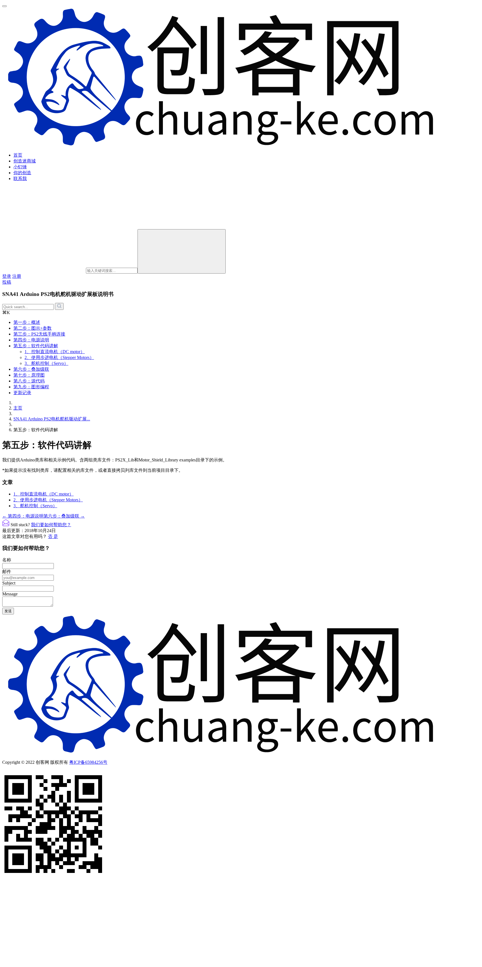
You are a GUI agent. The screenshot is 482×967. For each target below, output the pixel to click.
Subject (8, 583)
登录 (6, 276)
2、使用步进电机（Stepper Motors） (59, 357)
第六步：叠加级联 (31, 369)
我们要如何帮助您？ (51, 524)
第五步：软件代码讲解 (35, 345)
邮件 (6, 571)
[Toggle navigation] (4, 6)
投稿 (6, 282)
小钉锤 (20, 166)
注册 (16, 276)
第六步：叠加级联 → (64, 516)
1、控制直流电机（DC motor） (55, 351)
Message (10, 594)
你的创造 (22, 172)
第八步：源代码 (29, 381)
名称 (6, 559)
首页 (17, 155)
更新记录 (22, 392)
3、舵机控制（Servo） (46, 363)
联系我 (20, 178)
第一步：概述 (26, 322)
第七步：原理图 (29, 375)
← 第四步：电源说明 (23, 516)
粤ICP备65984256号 (88, 762)
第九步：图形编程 (31, 386)
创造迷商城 (24, 161)
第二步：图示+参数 (32, 328)
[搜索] (182, 251)
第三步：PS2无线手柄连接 (39, 334)
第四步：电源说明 (31, 340)
